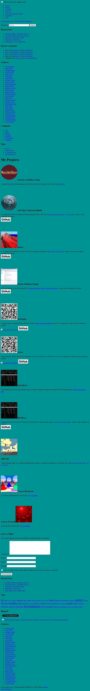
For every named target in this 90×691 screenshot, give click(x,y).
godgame (4, 603)
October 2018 (10, 70)
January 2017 (10, 82)
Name (3, 558)
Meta (7, 132)
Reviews (8, 12)
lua (39, 603)
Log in (7, 148)
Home (7, 6)
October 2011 (10, 118)
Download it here (52, 288)
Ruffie (46, 687)
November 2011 (10, 116)
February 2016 (10, 88)
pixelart (11, 607)
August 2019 (9, 66)
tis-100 (68, 606)
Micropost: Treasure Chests (14, 38)
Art (6, 130)
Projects (8, 8)
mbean (48, 603)
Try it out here (70, 214)
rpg (55, 606)
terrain (63, 607)
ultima (76, 607)
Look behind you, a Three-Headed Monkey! (16, 21)
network (63, 603)
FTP (6, 17)
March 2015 (9, 90)
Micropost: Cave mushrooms (15, 42)
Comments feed (10, 152)
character (34, 600)
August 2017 (9, 72)
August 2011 (9, 122)
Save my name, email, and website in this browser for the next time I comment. (31, 570)
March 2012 (9, 110)
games (79, 600)
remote (42, 607)
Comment (5, 554)
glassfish (86, 600)
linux (36, 603)
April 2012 (9, 108)
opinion (75, 603)
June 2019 (8, 68)
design (47, 600)
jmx (30, 603)
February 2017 (10, 80)
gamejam (65, 600)
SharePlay (8, 16)
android (20, 600)
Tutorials (8, 10)
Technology (9, 138)
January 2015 (10, 92)
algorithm (13, 600)
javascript (25, 603)
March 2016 (9, 86)
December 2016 (10, 84)
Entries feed (9, 150)
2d (2, 600)
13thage (6, 600)
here (63, 184)
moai (59, 603)
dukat (51, 600)
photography (5, 607)
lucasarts (44, 603)
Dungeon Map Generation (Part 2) (17, 34)
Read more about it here (55, 214)
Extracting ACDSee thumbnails (22, 50)
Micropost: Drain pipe (13, 40)
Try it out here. (33, 495)
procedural (19, 606)
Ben (6, 50)
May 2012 (8, 106)
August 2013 (9, 96)
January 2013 (10, 102)
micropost (54, 603)
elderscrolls (57, 600)
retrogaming (49, 607)
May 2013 (8, 98)
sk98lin (59, 606)
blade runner (27, 600)
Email (3, 562)
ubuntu (72, 606)
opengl (69, 603)
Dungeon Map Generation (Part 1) (17, 36)
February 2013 (10, 100)
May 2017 (8, 76)
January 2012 (10, 114)
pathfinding (81, 603)
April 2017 (9, 78)
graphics (13, 603)
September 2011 (10, 120)
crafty (43, 600)
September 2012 (11, 104)
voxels (80, 607)
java (20, 603)
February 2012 (10, 112)
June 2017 (8, 74)
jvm (32, 603)
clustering (39, 600)
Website (3, 566)
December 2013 (10, 94)
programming (32, 606)
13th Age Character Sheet (14, 14)
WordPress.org (10, 154)
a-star (9, 600)
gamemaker (72, 600)
